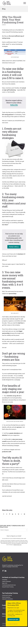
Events (4, 24)
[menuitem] (24, 3)
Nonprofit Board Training (7, 587)
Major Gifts (4, 583)
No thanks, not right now (12, 624)
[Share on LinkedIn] (12, 514)
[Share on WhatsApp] (6, 514)
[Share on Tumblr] (15, 514)
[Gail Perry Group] (11, 3)
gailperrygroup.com (17, 544)
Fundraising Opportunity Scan (9, 585)
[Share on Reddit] (21, 514)
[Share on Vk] (18, 514)
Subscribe (14, 105)
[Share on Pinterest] (9, 514)
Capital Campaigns (6, 581)
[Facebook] (3, 571)
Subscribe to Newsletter (7, 599)
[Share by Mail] (24, 514)
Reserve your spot (13, 619)
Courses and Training (7, 595)
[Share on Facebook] (3, 514)
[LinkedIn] (5, 571)
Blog (3, 9)
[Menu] (24, 3)
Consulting (4, 579)
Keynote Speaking (6, 597)
